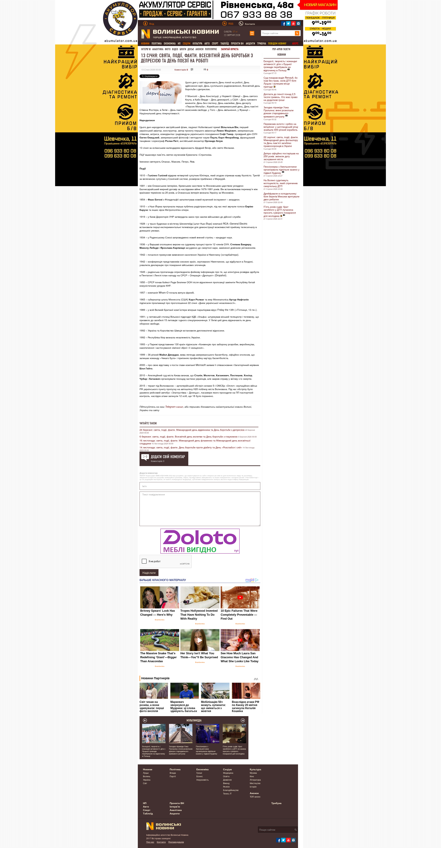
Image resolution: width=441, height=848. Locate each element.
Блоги (183, 49)
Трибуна (261, 43)
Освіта (226, 776)
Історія (253, 786)
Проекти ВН (237, 43)
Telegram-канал (174, 406)
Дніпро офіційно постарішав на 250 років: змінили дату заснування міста (281, 156)
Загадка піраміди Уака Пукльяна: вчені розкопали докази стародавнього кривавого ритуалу (279, 111)
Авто (207, 43)
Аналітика (157, 49)
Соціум (227, 769)
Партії (173, 776)
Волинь (146, 776)
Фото (168, 49)
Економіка (170, 43)
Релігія (226, 786)
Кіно (252, 776)
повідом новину (277, 43)
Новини (281, 55)
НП (179, 43)
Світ (145, 783)
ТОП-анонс (255, 796)
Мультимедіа (194, 720)
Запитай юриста (229, 49)
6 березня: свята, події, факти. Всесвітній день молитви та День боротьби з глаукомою (189, 436)
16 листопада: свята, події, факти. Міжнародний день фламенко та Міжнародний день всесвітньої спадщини (195, 442)
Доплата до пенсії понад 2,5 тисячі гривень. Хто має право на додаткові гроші (281, 97)
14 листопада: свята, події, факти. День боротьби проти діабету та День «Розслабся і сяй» (191, 447)
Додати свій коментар (168, 456)
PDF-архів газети (281, 49)
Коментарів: (181, 69)
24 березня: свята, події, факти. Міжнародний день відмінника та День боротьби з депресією (192, 429)
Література (255, 779)
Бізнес (199, 776)
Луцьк (145, 772)
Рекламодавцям (176, 841)
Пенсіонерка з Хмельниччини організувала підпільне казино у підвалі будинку (281, 169)
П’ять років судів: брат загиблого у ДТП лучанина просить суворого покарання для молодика (280, 211)
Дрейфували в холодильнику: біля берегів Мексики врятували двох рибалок (281, 196)
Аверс (295, 43)
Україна (146, 779)
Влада (173, 772)
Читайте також (148, 423)
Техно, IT (227, 793)
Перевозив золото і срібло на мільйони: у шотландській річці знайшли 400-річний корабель (281, 126)
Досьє (191, 49)
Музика (253, 772)
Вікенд (226, 783)
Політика (157, 43)
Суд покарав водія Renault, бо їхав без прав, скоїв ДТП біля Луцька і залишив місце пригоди (281, 82)
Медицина (228, 772)
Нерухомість (202, 779)
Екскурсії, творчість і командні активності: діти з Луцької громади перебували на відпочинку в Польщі (280, 65)
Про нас (150, 841)
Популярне (211, 49)
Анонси (199, 49)
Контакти (161, 841)
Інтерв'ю (146, 49)
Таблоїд (224, 43)
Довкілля (227, 779)
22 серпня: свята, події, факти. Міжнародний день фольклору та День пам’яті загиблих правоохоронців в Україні (281, 141)
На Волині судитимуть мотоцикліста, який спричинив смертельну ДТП (281, 183)
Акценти (250, 43)
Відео (175, 49)
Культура (197, 43)
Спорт (215, 43)
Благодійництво (231, 790)
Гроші (199, 772)
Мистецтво (255, 783)
